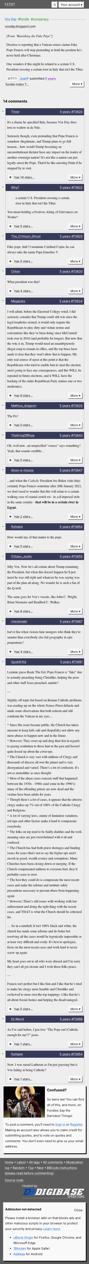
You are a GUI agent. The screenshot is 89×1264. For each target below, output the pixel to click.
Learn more (51, 1229)
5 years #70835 (71, 406)
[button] (55, 5)
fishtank (17, 527)
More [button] (76, 84)
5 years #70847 (71, 470)
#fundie (23, 19)
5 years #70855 (71, 556)
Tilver (15, 112)
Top (31, 1168)
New (40, 1168)
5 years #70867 (71, 621)
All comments (53, 1162)
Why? (15, 187)
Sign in (60, 1124)
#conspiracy (40, 19)
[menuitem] (71, 5)
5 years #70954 (71, 1054)
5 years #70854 (71, 527)
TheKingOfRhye (23, 435)
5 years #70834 (71, 301)
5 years (50, 78)
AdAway (19, 1254)
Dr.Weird (17, 1019)
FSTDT (10, 4)
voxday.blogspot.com (20, 26)
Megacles (18, 301)
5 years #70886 (71, 1019)
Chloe (15, 271)
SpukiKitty (18, 662)
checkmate (19, 621)
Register (76, 1124)
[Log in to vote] (12, 78)
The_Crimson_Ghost (26, 236)
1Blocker (19, 1248)
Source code (14, 1180)
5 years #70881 (71, 662)
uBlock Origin (23, 1237)
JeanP (24, 78)
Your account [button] (70, 5)
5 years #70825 (71, 236)
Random (19, 1168)
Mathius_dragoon (23, 406)
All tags (34, 1162)
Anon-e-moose (22, 470)
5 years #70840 (71, 435)
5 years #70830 (71, 271)
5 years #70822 (71, 187)
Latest (21, 1162)
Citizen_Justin (21, 556)
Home (9, 1162)
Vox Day (11, 19)
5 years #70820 (71, 112)
